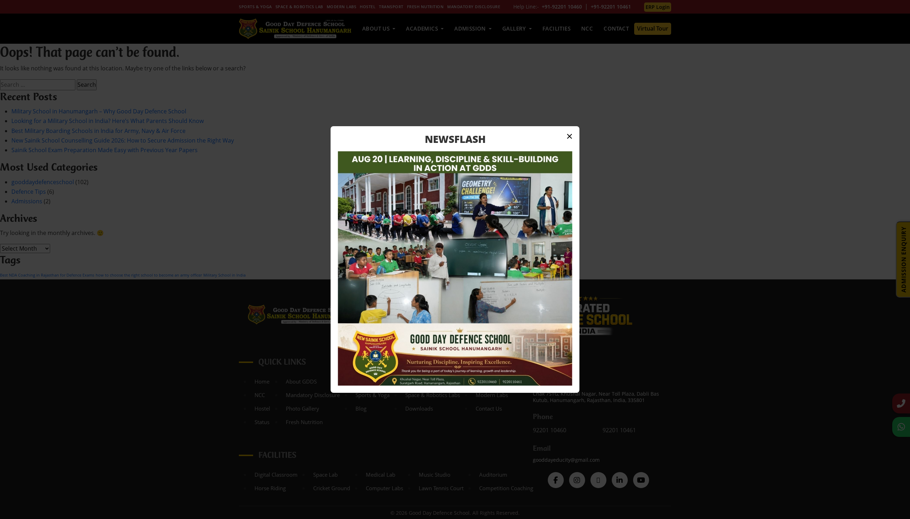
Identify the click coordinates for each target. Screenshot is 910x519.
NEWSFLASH (455, 139)
